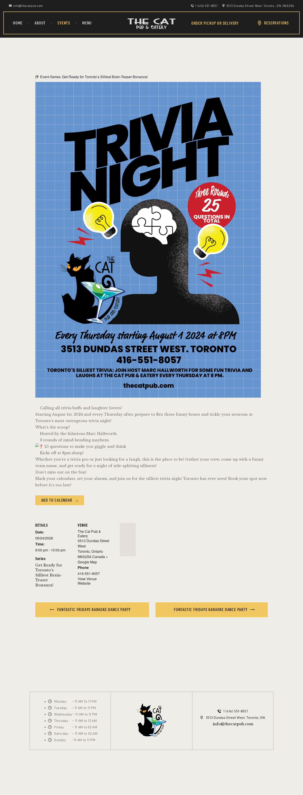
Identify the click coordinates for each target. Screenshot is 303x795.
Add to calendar (56, 500)
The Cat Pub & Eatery (89, 533)
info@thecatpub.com (233, 724)
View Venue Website (87, 581)
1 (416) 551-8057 (235, 711)
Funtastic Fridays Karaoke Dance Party (93, 609)
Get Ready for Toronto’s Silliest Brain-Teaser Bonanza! (48, 575)
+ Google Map (93, 559)
